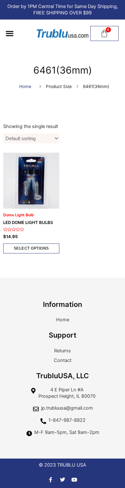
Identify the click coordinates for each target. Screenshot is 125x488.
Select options (31, 248)
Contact (62, 360)
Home (25, 86)
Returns (62, 351)
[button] (9, 33)
